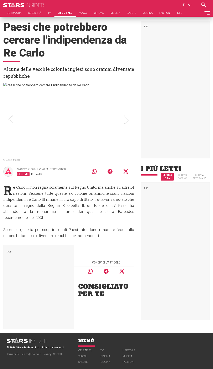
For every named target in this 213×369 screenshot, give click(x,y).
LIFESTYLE (129, 350)
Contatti (58, 354)
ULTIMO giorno (182, 177)
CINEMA (105, 356)
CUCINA (105, 361)
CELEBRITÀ (85, 350)
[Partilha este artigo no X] (126, 171)
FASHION (128, 361)
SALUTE (83, 361)
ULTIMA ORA (167, 177)
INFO (179, 12)
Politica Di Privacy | (41, 354)
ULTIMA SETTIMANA (199, 177)
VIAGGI (82, 356)
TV (102, 350)
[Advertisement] (38, 286)
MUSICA (127, 356)
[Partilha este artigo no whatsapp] (94, 171)
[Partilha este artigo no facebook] (110, 171)
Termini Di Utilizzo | (18, 354)
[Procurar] (204, 5)
